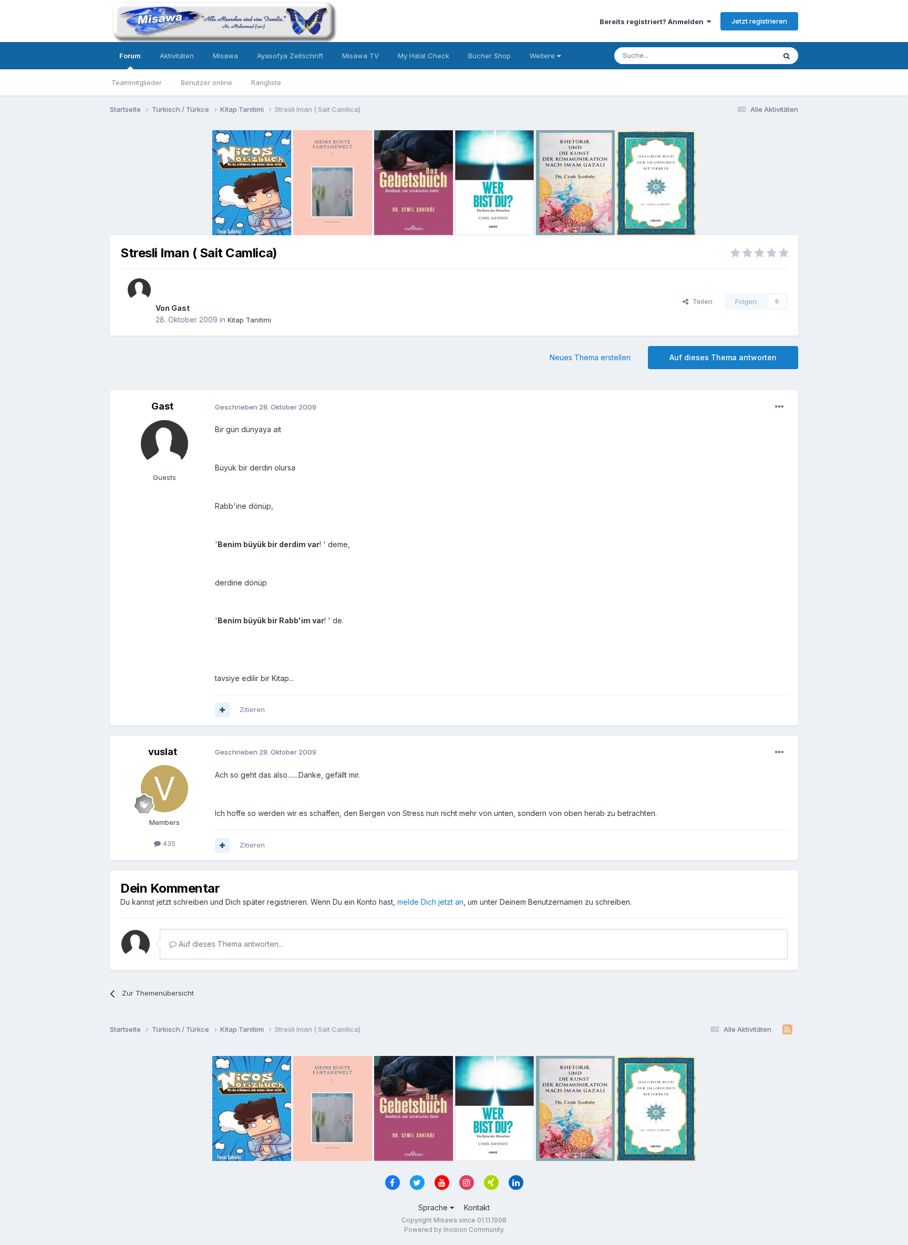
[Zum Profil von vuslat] (164, 788)
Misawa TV (360, 55)
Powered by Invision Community (454, 1229)
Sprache (434, 1207)
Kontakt (477, 1207)
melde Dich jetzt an (430, 901)
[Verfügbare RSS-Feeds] (787, 1029)
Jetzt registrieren (759, 21)
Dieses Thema (738, 55)
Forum (130, 55)
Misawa (225, 55)
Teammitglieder (136, 82)
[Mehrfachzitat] (222, 710)
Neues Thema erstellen (590, 357)
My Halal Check (423, 55)
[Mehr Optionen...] (779, 407)
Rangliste (266, 82)
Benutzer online (206, 82)
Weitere (543, 55)
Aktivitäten (177, 55)
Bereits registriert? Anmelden (653, 21)
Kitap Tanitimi (249, 320)
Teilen (700, 301)
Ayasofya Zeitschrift (290, 55)
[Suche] (786, 55)
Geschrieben (265, 407)
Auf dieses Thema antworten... (230, 943)
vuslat (162, 751)
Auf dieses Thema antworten (723, 357)
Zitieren (252, 709)
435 (168, 843)
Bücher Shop (489, 55)
